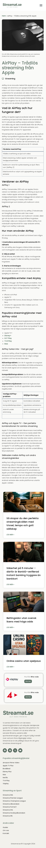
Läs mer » (10, 534)
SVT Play (8, 338)
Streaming (10, 78)
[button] (5, 750)
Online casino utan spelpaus (24, 661)
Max (6, 344)
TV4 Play (8, 341)
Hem (4, 16)
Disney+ (7, 335)
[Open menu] (40, 5)
